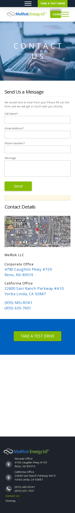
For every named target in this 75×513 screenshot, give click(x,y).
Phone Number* (15, 143)
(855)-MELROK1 (19, 302)
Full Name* (11, 113)
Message (10, 158)
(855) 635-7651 (18, 308)
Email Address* (14, 128)
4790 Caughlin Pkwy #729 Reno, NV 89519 (31, 464)
